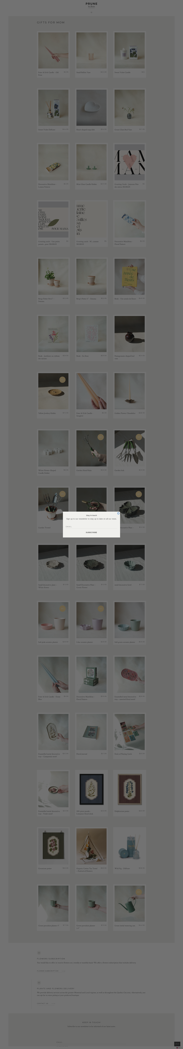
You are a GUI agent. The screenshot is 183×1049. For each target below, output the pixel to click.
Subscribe (91, 532)
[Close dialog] (118, 513)
